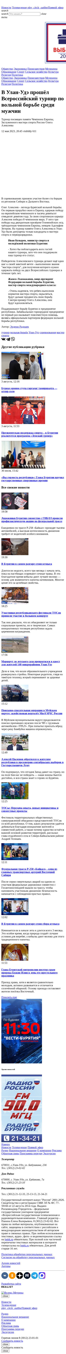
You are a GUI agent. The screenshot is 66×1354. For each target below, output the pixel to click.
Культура (53, 71)
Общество (7, 68)
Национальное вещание (23, 1150)
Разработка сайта (11, 1283)
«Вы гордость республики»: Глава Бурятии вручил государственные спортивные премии (32, 479)
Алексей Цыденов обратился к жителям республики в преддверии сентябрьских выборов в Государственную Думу (32, 762)
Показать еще (9, 997)
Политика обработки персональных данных (26, 1254)
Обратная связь (10, 1153)
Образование (8, 71)
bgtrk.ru (9, 1239)
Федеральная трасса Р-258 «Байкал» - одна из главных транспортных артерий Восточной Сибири (29, 872)
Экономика (20, 68)
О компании (44, 1150)
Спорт (20, 71)
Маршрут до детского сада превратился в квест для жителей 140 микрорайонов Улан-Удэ (30, 663)
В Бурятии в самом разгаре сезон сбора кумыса (30, 923)
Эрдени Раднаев (19, 326)
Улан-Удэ (34, 332)
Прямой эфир (45, 7)
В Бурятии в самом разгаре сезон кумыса (26, 563)
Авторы (5, 1266)
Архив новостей (10, 1263)
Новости (6, 7)
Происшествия (36, 68)
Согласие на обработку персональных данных (28, 1257)
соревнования (48, 332)
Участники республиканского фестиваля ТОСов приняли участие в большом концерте (31, 614)
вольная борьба (19, 332)
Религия (6, 74)
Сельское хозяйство (36, 71)
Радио (4, 1150)
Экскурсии (49, 1153)
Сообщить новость (12, 1340)
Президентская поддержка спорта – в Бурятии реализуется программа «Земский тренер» (29, 434)
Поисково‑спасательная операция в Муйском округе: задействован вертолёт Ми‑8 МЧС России (31, 712)
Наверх (5, 1144)
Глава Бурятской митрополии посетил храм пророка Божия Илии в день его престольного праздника (29, 972)
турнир (5, 332)
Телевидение (19, 7)
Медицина (51, 68)
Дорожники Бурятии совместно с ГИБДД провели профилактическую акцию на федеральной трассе (32, 520)
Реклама (57, 1150)
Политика (17, 74)
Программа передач (31, 1153)
